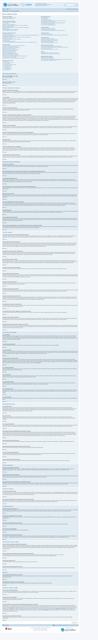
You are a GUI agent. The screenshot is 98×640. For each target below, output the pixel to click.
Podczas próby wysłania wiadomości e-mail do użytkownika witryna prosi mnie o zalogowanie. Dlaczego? (20, 42)
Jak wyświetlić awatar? (6, 40)
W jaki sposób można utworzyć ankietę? (9, 48)
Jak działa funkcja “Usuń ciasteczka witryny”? (10, 30)
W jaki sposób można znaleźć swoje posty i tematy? (49, 42)
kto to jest (21, 606)
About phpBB (36, 592)
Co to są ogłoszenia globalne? (7, 65)
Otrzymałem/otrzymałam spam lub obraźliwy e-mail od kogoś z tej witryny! (53, 30)
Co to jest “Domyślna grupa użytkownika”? (48, 23)
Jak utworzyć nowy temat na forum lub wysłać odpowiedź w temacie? (14, 45)
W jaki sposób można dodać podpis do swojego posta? (11, 47)
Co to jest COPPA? (6, 23)
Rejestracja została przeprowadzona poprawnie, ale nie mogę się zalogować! (15, 25)
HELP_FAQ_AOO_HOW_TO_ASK (8, 18)
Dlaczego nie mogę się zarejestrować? (9, 24)
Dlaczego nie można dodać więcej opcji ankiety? (10, 49)
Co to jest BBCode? (6, 61)
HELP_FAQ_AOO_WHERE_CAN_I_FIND (9, 17)
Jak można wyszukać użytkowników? (47, 41)
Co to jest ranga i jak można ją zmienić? (9, 41)
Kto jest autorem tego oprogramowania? (47, 57)
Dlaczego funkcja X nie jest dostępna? (47, 58)
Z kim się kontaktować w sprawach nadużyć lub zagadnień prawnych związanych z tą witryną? (56, 59)
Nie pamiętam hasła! (6, 28)
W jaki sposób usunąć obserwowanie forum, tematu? (49, 49)
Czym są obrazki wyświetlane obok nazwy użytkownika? (12, 39)
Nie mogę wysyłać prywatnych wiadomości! (48, 28)
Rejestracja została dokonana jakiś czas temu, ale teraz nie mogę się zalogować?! (16, 27)
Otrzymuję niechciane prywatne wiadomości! (48, 29)
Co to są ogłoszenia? (6, 66)
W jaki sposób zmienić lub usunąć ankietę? (9, 50)
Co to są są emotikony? (6, 63)
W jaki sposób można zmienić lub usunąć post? (10, 46)
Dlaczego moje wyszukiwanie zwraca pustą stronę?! (49, 40)
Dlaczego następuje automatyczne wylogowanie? (10, 29)
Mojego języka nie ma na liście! (8, 38)
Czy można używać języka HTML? (8, 62)
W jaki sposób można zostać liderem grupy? (48, 21)
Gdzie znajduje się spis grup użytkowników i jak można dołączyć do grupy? (53, 20)
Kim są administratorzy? (45, 17)
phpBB (38, 627)
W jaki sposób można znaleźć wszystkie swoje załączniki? (50, 53)
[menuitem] (8, 9)
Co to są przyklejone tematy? (7, 67)
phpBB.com (5, 197)
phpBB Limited (34, 591)
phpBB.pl (67, 195)
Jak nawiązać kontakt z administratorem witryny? (49, 60)
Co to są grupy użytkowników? (46, 19)
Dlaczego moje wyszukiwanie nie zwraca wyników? (49, 39)
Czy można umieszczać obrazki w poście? (9, 64)
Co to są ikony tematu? (6, 69)
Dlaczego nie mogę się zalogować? (8, 26)
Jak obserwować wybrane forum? (46, 48)
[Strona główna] (18, 4)
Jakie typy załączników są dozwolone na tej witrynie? (49, 52)
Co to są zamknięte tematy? (7, 68)
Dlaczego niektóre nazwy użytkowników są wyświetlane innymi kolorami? (53, 22)
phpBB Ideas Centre (59, 598)
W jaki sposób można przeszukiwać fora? (48, 38)
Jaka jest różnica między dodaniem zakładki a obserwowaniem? (51, 46)
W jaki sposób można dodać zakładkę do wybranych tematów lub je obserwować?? (54, 47)
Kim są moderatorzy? (44, 18)
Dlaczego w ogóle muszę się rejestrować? (9, 22)
